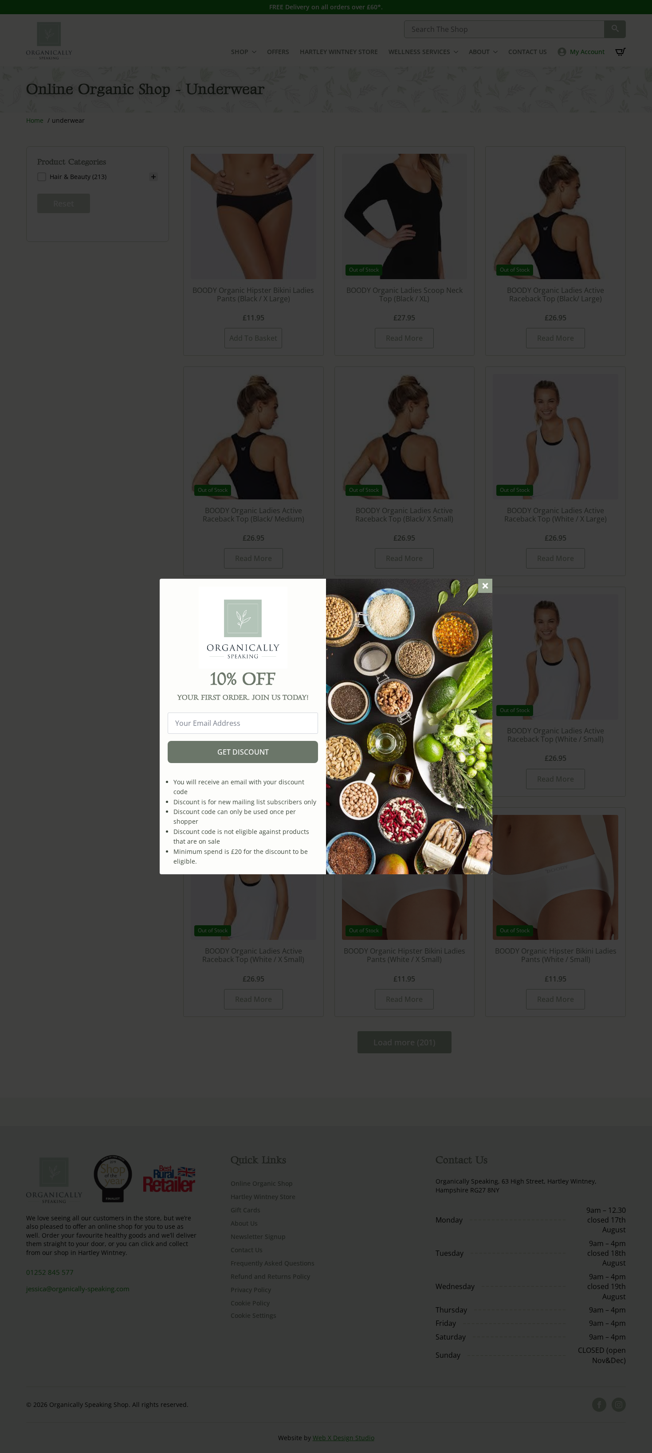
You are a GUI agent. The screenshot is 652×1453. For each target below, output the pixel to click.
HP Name (170, 586)
